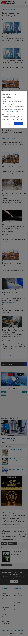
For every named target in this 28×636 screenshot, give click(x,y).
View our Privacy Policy (16, 119)
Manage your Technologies (7, 124)
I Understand (18, 123)
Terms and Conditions (16, 111)
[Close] (25, 92)
